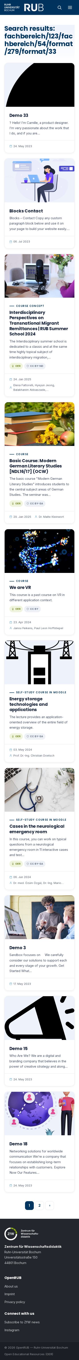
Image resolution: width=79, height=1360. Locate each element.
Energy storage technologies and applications (28, 704)
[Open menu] (70, 7)
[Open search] (59, 7)
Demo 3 (17, 948)
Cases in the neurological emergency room (37, 829)
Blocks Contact (26, 211)
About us (11, 1286)
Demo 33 (19, 115)
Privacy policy (14, 1302)
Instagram (11, 1330)
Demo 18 (18, 1144)
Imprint (9, 1294)
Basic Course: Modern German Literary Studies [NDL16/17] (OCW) (35, 466)
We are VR (20, 587)
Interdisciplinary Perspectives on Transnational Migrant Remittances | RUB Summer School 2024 (38, 323)
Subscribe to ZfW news (22, 1322)
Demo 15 (18, 1049)
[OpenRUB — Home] (23, 7)
